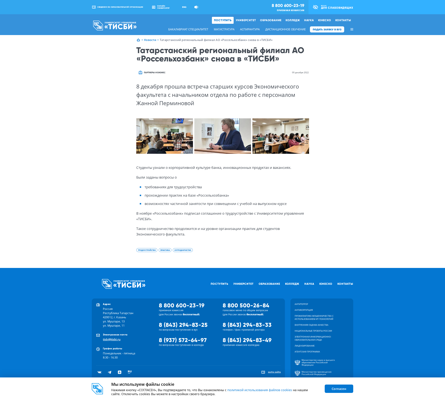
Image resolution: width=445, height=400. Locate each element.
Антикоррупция (304, 310)
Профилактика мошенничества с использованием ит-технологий (314, 317)
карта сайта (274, 372)
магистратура (224, 29)
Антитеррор (301, 304)
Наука (309, 20)
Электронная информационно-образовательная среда (313, 338)
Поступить (222, 20)
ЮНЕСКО (324, 20)
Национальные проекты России (313, 330)
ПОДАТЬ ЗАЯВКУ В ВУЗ (327, 29)
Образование (270, 20)
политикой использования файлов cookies (259, 390)
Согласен (339, 389)
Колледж (293, 20)
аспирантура (250, 29)
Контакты (343, 20)
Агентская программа (307, 351)
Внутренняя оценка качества (311, 324)
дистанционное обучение (285, 29)
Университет (246, 20)
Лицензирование (305, 345)
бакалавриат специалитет (188, 29)
